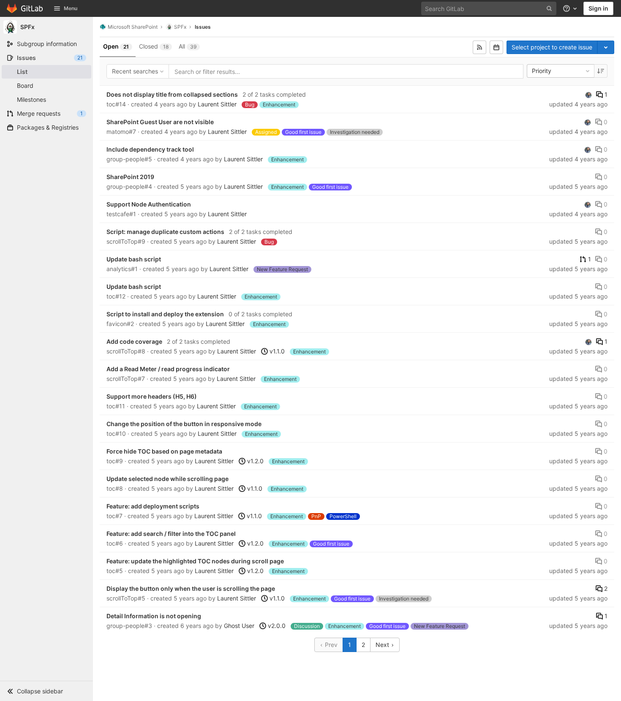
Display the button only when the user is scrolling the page (190, 588)
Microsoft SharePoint (133, 27)
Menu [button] (70, 8)
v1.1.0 (276, 351)
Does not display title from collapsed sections (172, 94)
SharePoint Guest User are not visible (160, 121)
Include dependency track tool (150, 149)
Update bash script (133, 259)
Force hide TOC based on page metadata (164, 451)
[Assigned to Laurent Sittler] (588, 94)
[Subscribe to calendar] (496, 47)
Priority (541, 70)
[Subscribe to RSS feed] (479, 47)
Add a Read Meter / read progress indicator (168, 368)
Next (383, 644)
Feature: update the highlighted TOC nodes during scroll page (195, 561)
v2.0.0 (276, 625)
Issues (203, 27)
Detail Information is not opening (153, 615)
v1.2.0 (254, 461)
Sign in (598, 8)
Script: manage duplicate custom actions (165, 231)
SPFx (180, 27)
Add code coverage (134, 341)
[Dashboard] (25, 8)
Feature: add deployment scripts (152, 506)
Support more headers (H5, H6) (151, 396)
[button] (46, 691)
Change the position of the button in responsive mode (183, 423)
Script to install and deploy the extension (165, 314)
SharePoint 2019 (130, 176)
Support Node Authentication (148, 204)
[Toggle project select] (605, 47)
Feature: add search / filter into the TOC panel (171, 533)
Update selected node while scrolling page (167, 478)
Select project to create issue (552, 47)
